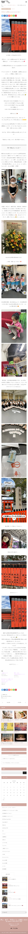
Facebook (13, 928)
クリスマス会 (4, 842)
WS (3, 830)
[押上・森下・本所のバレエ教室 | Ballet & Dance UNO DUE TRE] (5, 2)
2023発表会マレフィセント (7, 813)
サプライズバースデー (6, 851)
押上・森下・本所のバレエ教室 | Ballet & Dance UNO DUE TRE (14, 920)
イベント (3, 833)
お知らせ (9, 696)
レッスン (3, 866)
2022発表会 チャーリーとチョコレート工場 (9, 810)
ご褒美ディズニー (5, 848)
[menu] (26, 2)
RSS (17, 928)
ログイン (12, 762)
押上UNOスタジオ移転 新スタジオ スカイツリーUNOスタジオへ (7, 680)
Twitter (11, 928)
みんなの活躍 (4, 863)
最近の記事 (8, 874)
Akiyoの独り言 (5, 696)
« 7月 (3, 799)
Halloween (4, 825)
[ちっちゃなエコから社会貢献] (20, 702)
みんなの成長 (4, 860)
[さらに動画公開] (7, 702)
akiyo (6, 694)
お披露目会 (4, 836)
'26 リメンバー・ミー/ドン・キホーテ (8, 807)
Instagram (15, 928)
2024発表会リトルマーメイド (7, 816)
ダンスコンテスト (5, 857)
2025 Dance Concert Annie (6, 819)
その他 (3, 854)
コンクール (4, 845)
